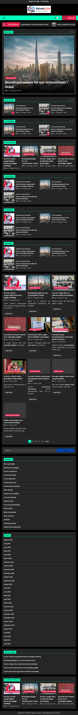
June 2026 (7, 547)
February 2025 (8, 606)
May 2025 (7, 595)
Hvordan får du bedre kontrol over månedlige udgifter (44, 130)
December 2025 (9, 569)
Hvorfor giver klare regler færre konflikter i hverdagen (21, 671)
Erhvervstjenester (21, 105)
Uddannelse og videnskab (13, 154)
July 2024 (7, 632)
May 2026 (7, 551)
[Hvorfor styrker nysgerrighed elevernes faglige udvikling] (12, 151)
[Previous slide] (70, 100)
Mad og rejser (8, 508)
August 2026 (8, 540)
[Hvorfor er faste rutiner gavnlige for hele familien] (15, 366)
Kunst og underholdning (58, 105)
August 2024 (8, 629)
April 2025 (7, 599)
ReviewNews (47, 713)
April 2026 (7, 554)
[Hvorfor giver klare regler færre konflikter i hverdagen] (39, 324)
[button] (4, 18)
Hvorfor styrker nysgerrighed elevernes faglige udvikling (9, 185)
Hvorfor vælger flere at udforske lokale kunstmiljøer (40, 24)
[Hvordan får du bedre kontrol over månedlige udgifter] (66, 151)
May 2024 (7, 640)
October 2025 (8, 577)
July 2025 (7, 588)
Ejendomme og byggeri (12, 415)
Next (47, 441)
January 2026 (8, 566)
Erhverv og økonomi (10, 471)
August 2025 (8, 584)
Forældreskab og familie (13, 371)
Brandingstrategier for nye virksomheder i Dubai (9, 109)
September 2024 (9, 625)
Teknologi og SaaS (10, 523)
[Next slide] (73, 100)
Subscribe (71, 18)
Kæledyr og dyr (58, 371)
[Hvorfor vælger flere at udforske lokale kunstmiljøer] (48, 151)
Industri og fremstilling (11, 493)
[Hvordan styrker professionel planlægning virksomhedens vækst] (39, 366)
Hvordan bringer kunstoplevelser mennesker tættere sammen (62, 337)
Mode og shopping (10, 512)
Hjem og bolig (8, 490)
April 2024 (7, 644)
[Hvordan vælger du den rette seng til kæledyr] (63, 366)
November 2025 (9, 573)
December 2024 (9, 614)
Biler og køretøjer (9, 464)
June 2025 (7, 592)
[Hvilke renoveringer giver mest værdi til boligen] (15, 410)
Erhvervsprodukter (10, 475)
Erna (18, 112)
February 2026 (8, 562)
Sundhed (7, 519)
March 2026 (8, 558)
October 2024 (8, 621)
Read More (9, 314)
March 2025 (8, 603)
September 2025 (9, 580)
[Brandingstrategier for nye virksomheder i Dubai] (39, 64)
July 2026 (7, 543)
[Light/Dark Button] (56, 18)
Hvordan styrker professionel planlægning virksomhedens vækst (39, 378)
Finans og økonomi (56, 127)
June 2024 (7, 636)
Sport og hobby (9, 516)
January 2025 (8, 610)
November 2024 (9, 618)
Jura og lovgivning (35, 329)
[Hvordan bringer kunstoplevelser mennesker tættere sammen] (63, 324)
